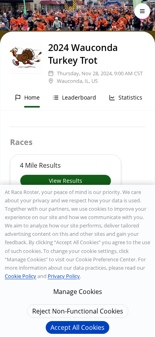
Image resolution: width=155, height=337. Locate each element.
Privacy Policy (64, 276)
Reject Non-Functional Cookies (77, 311)
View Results (65, 180)
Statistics (130, 97)
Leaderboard (79, 97)
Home (32, 97)
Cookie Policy (20, 276)
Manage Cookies (77, 291)
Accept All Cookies (77, 327)
